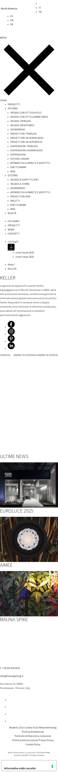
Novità (12, 213)
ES (11, 16)
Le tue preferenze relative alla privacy (28, 763)
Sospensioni (18, 154)
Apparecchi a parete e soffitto (30, 163)
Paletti (15, 200)
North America (9, 8)
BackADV (25, 755)
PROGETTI (14, 225)
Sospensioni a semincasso (26, 150)
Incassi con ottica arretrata (29, 116)
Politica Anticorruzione (25, 740)
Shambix (41, 755)
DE (11, 24)
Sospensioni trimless (24, 146)
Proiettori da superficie (26, 141)
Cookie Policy (32, 744)
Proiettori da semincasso (27, 137)
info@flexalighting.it (12, 676)
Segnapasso (17, 129)
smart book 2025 (24, 252)
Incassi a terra (19, 183)
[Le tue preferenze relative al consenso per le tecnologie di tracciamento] (52, 766)
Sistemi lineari (19, 158)
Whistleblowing (48, 727)
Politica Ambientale (33, 731)
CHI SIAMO (13, 221)
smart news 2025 (24, 256)
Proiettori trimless (23, 133)
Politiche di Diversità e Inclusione (33, 736)
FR (40, 11)
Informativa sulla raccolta (20, 768)
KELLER (12, 268)
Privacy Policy (46, 740)
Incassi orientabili (22, 125)
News (11, 264)
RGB (12, 171)
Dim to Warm (18, 167)
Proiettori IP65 (20, 196)
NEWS (11, 229)
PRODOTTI (14, 104)
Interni (13, 108)
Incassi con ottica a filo (25, 112)
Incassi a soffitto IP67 (24, 179)
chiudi (3, 100)
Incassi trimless (20, 121)
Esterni (13, 175)
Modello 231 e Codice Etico (24, 727)
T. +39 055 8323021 (10, 668)
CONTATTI (13, 233)
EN (12, 20)
